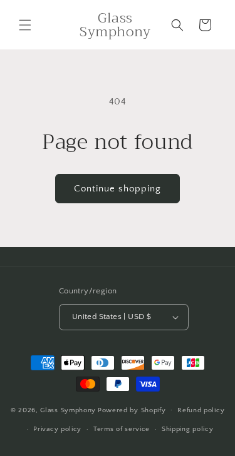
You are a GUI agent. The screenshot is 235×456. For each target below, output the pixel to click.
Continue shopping (117, 188)
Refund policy (200, 410)
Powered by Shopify (132, 409)
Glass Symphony (68, 409)
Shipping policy (188, 429)
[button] (25, 25)
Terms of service (121, 429)
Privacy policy (57, 429)
